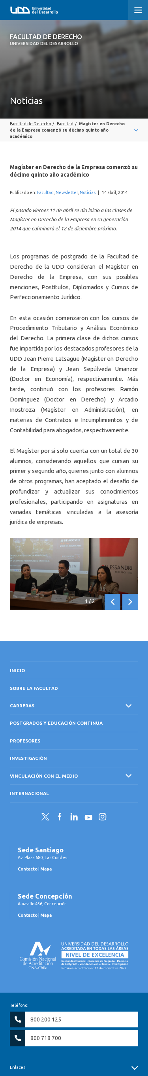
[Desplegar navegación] (74, 130)
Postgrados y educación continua (56, 722)
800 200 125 (45, 1019)
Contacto (27, 869)
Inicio (17, 670)
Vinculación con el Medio (44, 775)
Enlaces (17, 1067)
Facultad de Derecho (46, 39)
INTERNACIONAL (29, 793)
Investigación (28, 758)
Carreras (22, 705)
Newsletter (67, 192)
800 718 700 (45, 1038)
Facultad (45, 192)
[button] (138, 10)
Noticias (88, 192)
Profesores (25, 740)
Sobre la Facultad (34, 688)
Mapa (46, 869)
